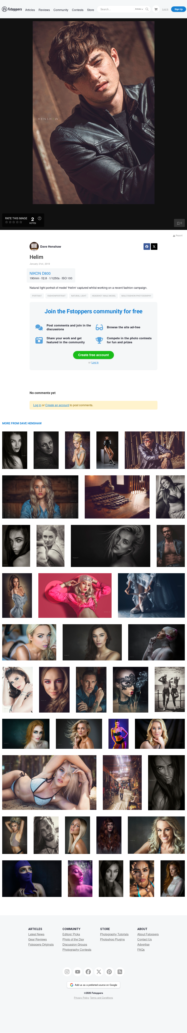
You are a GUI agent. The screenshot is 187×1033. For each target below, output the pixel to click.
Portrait (37, 295)
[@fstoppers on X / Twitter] (98, 971)
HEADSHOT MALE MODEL (104, 295)
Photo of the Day (73, 939)
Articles (30, 10)
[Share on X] (154, 246)
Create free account (93, 354)
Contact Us (144, 939)
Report (178, 235)
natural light (78, 295)
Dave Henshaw (50, 246)
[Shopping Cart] (156, 9)
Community (61, 10)
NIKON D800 (40, 273)
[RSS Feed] (120, 971)
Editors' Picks (71, 934)
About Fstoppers (148, 934)
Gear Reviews (37, 939)
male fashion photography (136, 295)
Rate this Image (16, 218)
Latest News (36, 934)
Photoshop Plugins (112, 939)
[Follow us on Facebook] (88, 971)
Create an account (57, 405)
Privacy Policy (81, 997)
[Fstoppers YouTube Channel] (77, 971)
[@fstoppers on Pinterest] (109, 971)
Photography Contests (76, 949)
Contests (77, 10)
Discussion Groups (74, 944)
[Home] (12, 9)
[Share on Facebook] (147, 246)
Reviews (44, 10)
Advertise (143, 944)
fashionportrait (56, 295)
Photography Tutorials (114, 934)
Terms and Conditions (101, 997)
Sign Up (179, 9)
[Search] (147, 9)
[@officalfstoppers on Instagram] (67, 971)
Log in (95, 362)
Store (90, 10)
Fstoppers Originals (41, 944)
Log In (165, 9)
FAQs (141, 949)
